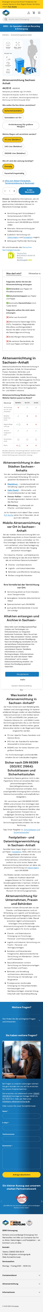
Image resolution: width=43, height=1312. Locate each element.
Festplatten (28, 237)
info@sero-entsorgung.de (19, 1254)
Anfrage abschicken (21, 1175)
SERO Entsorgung (13, 1306)
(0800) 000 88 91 (16, 1252)
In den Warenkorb (29, 191)
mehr (22, 679)
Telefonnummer (8, 1134)
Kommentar (6, 1146)
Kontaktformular (14, 1257)
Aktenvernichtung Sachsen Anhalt (21, 35)
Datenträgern (13, 237)
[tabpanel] (21, 314)
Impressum (14, 685)
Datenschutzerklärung (25, 685)
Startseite (5, 35)
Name (4, 1111)
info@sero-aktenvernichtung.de (16, 1101)
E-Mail (5, 1123)
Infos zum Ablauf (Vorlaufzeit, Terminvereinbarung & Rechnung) (19, 182)
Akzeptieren (23, 674)
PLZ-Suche (8, 515)
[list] (21, 57)
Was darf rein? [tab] (14, 273)
